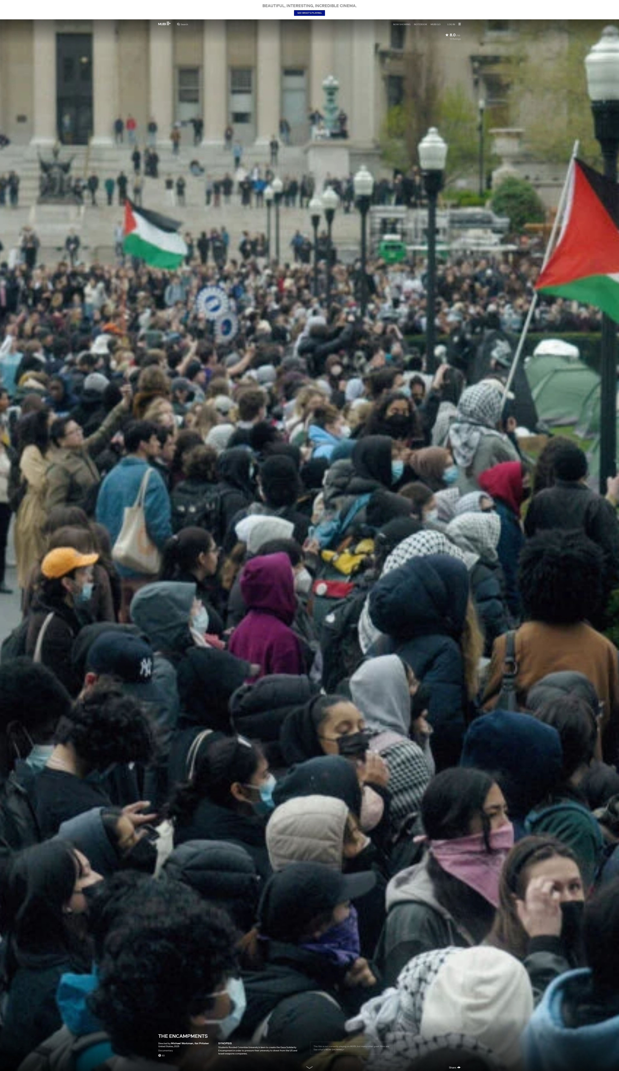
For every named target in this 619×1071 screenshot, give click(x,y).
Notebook (420, 24)
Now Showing (402, 24)
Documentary (165, 1050)
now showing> (334, 1049)
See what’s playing (309, 12)
